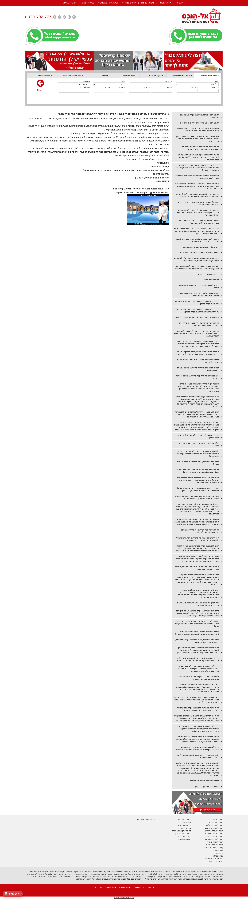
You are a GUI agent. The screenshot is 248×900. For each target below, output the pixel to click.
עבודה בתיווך (218, 853)
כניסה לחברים (88, 3)
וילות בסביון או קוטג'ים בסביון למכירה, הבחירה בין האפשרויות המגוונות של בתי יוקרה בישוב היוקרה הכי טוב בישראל (198, 453)
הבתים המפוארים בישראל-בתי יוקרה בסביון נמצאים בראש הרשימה (198, 369)
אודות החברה (165, 3)
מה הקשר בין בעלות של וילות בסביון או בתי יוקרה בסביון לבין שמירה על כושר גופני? (199, 324)
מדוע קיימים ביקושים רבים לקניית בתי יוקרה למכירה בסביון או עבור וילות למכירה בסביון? (198, 221)
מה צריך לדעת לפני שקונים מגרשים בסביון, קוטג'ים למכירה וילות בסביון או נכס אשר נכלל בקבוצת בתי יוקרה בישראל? (198, 157)
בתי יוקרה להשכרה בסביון (208, 274)
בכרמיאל (209, 836)
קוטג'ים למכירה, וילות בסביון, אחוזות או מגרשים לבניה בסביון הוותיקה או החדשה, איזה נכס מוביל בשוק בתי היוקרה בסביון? (197, 186)
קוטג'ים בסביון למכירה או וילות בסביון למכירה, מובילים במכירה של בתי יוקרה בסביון (197, 568)
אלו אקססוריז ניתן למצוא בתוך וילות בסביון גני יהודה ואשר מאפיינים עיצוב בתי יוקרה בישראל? (197, 129)
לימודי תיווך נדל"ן (184, 836)
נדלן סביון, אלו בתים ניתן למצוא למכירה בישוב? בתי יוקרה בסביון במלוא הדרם (198, 604)
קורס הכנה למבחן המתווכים (212, 847)
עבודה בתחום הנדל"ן (183, 833)
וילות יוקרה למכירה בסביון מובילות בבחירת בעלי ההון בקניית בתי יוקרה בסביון (197, 756)
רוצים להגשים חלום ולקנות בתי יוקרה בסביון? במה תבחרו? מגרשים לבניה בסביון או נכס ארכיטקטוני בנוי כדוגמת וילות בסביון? (197, 167)
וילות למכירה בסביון (211, 280)
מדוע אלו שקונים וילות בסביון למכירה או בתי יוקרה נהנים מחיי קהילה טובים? (198, 203)
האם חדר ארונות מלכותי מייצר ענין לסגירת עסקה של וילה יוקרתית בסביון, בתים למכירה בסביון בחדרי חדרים (197, 267)
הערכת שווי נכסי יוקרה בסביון (207, 786)
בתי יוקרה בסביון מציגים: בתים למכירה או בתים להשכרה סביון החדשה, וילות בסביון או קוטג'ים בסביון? (197, 633)
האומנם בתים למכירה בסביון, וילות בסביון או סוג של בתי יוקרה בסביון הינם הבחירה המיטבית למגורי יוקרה (197, 353)
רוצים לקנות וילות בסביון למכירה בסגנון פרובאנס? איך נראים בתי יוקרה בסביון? (197, 302)
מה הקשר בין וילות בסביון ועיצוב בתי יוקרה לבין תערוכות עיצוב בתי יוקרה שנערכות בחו (200, 148)
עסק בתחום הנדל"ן (184, 839)
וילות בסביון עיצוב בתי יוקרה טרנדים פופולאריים (199, 123)
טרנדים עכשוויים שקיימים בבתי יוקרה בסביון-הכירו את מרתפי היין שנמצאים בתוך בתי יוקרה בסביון (197, 497)
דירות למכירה (217, 836)
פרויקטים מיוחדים (184, 825)
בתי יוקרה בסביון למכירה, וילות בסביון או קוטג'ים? (198, 253)
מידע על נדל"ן (186, 822)
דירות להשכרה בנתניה (214, 845)
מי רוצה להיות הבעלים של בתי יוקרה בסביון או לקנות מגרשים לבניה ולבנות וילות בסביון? (197, 240)
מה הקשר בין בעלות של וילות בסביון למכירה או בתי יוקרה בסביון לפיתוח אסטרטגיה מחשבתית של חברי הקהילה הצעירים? (198, 212)
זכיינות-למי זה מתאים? (214, 859)
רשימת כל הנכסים (216, 861)
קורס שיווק (219, 850)
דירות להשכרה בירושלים (214, 831)
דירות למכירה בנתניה (215, 842)
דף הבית (181, 3)
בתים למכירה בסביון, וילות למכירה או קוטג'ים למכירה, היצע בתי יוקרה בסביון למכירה (197, 641)
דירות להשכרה (217, 839)
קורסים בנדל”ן (130, 3)
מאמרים (103, 3)
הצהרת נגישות (69, 3)
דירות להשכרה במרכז (215, 822)
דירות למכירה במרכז (215, 820)
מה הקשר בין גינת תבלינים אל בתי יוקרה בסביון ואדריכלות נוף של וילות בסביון (200, 531)
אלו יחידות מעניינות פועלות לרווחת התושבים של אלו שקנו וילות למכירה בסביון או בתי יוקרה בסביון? (198, 489)
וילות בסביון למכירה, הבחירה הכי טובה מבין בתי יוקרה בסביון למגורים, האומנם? (197, 177)
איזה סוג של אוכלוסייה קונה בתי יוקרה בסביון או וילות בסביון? (197, 377)
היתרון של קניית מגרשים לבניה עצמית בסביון (201, 247)
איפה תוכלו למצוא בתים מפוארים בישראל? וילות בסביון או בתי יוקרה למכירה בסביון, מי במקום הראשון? (196, 259)
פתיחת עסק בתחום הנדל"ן (181, 831)
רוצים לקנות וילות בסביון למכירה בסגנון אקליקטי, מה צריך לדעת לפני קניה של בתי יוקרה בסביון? (197, 310)
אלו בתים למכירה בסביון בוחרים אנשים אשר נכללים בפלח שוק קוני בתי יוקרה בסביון (198, 677)
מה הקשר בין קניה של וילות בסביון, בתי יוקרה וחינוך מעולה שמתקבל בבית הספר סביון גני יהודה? (198, 471)
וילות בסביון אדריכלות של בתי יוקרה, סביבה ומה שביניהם (199, 116)
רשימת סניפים (147, 3)
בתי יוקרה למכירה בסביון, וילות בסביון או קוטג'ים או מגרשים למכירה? (198, 361)
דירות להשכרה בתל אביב (213, 825)
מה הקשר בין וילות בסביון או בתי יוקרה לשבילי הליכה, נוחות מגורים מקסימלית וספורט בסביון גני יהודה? (197, 195)
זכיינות (115, 3)
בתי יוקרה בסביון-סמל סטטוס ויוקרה (204, 781)
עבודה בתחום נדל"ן (184, 820)
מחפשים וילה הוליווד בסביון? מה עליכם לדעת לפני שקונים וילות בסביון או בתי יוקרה (198, 294)
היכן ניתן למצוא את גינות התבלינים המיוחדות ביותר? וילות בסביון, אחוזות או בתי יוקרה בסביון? (197, 539)
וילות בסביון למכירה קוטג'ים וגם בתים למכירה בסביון (197, 317)
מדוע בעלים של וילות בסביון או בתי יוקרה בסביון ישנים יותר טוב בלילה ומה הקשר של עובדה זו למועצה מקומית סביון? (197, 623)
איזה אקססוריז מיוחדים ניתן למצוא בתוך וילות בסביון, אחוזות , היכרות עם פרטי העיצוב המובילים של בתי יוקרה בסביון (197, 138)
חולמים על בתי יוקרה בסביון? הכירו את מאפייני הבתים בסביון (197, 444)
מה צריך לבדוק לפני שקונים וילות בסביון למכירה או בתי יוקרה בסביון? (196, 436)
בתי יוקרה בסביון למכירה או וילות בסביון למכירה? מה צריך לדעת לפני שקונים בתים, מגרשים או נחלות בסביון (197, 659)
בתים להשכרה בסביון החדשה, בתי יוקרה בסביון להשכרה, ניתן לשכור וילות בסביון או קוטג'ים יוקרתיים (197, 748)
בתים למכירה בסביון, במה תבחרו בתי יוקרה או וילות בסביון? (198, 463)
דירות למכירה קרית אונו (146, 820)
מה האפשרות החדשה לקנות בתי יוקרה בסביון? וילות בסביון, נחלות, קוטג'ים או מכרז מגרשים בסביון (198, 709)
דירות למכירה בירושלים (214, 833)
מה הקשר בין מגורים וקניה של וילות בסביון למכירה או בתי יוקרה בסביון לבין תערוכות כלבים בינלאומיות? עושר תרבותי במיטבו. (196, 333)
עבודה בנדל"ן (218, 856)
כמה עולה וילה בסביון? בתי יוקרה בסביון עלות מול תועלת (199, 286)
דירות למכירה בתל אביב (214, 828)
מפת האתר (124, 892)
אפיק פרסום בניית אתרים (124, 898)
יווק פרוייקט (185, 828)
